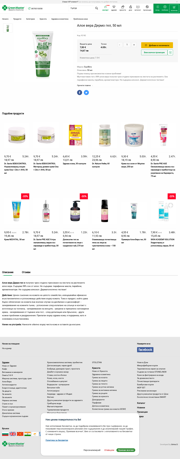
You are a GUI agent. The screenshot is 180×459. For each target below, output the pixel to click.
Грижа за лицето (99, 381)
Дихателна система (11, 413)
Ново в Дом (142, 362)
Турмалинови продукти (58, 410)
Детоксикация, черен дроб (59, 365)
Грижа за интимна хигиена (104, 390)
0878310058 (36, 8)
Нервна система (9, 400)
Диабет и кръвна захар (58, 372)
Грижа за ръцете (99, 393)
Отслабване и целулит (57, 381)
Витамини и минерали (12, 372)
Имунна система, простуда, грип (17, 378)
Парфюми (96, 403)
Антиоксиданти (9, 385)
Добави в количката (159, 45)
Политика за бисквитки (57, 440)
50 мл (89, 70)
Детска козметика (100, 406)
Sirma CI (174, 444)
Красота (96, 368)
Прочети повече (84, 85)
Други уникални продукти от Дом (152, 394)
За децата (6, 391)
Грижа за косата (99, 377)
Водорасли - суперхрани (58, 384)
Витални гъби (53, 387)
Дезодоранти (98, 399)
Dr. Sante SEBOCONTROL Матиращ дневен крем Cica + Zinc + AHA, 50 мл (45, 166)
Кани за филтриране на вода (150, 375)
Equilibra (88, 67)
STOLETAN (97, 362)
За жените (6, 394)
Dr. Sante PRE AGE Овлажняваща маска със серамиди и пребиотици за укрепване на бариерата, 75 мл (163, 169)
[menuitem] (174, 8)
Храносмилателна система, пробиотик (65, 362)
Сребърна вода (54, 403)
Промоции (142, 412)
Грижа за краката (100, 396)
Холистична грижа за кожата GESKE (109, 409)
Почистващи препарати (148, 381)
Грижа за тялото (99, 384)
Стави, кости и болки (57, 375)
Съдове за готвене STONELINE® (151, 372)
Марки (140, 416)
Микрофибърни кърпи (147, 365)
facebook (145, 350)
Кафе (4, 369)
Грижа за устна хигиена (103, 387)
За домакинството (145, 378)
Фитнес (50, 397)
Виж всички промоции (154, 52)
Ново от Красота (100, 371)
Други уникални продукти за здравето (65, 400)
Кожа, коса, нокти (55, 378)
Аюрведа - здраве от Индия (59, 394)
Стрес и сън (7, 404)
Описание (8, 272)
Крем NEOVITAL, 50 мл (14, 239)
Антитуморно (53, 391)
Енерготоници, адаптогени (14, 388)
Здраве (5, 362)
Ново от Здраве (9, 366)
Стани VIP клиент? (70, 2)
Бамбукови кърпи (145, 384)
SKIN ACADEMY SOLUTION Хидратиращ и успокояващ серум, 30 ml (162, 242)
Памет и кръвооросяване (14, 407)
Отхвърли (109, 450)
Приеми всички (126, 450)
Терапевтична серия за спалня (151, 369)
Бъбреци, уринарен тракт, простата (63, 369)
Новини (141, 407)
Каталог (141, 403)
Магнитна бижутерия (57, 413)
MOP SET (141, 387)
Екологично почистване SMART (151, 397)
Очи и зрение (8, 410)
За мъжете (7, 397)
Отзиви (26, 272)
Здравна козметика (101, 374)
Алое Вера (7, 381)
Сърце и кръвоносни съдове (15, 416)
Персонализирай (92, 450)
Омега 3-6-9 (7, 375)
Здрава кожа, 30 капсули (74, 163)
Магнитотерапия (55, 406)
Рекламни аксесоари (147, 391)
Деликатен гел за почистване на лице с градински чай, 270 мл (73, 242)
